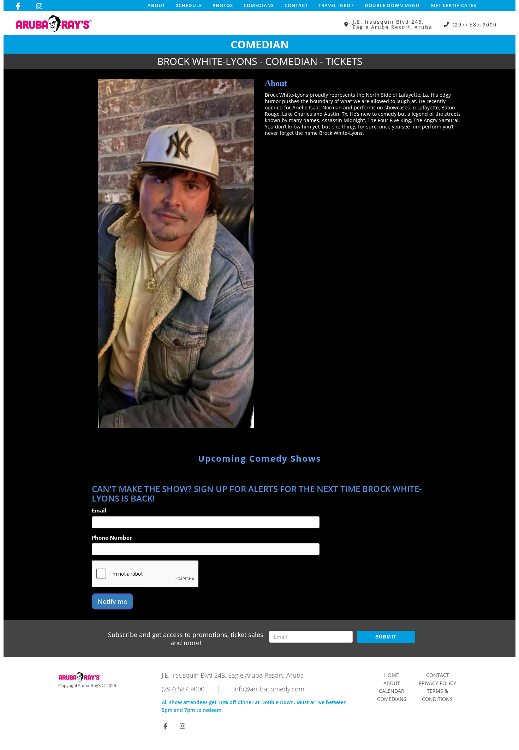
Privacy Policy (437, 683)
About (156, 5)
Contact (296, 5)
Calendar (391, 691)
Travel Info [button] (334, 5)
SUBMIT (386, 637)
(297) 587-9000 (475, 24)
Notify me (112, 601)
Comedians (259, 5)
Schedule (189, 5)
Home (391, 675)
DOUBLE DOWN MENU (392, 5)
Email (99, 510)
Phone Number (112, 537)
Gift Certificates (453, 5)
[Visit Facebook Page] (18, 6)
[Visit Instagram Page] (39, 6)
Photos (223, 5)
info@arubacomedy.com (268, 689)
